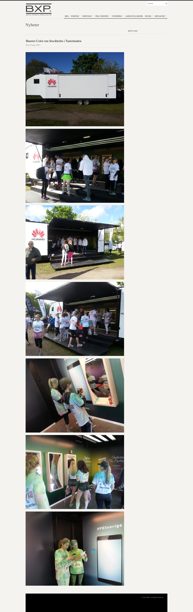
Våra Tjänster (101, 16)
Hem (67, 16)
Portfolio (87, 16)
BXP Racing (160, 16)
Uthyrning (117, 16)
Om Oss (148, 16)
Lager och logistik (134, 16)
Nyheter (75, 16)
